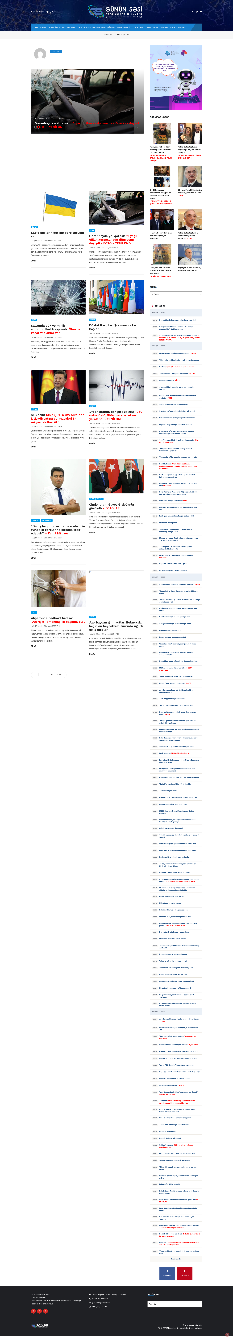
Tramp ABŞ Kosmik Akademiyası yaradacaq (177, 1065)
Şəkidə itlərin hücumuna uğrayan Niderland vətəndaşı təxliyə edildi (176, 530)
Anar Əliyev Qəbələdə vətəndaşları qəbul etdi (178, 1201)
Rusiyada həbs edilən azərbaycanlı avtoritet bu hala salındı (161, 154)
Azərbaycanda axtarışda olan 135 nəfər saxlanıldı (179, 777)
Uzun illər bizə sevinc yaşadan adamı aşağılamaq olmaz (179, 880)
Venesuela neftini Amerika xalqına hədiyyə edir (178, 457)
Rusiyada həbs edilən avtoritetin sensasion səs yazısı (160, 271)
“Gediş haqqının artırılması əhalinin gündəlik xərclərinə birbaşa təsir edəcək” (58, 529)
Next (59, 674)
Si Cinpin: (57, 418)
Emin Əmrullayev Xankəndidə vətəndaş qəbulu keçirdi (178, 1209)
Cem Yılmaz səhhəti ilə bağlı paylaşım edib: (178, 441)
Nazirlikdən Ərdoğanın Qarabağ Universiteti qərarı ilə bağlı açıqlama (177, 1110)
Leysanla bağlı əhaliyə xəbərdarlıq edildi (175, 425)
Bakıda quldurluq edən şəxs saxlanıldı (174, 910)
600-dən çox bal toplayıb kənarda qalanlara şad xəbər (178, 1177)
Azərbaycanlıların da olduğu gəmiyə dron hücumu (179, 1020)
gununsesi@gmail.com (101, 1303)
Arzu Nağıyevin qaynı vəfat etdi (172, 699)
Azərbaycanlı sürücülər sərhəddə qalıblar (179, 584)
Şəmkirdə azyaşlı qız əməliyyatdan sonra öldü (177, 843)
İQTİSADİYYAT (60, 27)
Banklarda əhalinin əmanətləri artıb (173, 804)
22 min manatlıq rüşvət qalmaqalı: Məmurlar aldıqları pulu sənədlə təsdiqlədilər (177, 889)
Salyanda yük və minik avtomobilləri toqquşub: (55, 329)
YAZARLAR (139, 27)
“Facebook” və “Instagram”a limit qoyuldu (176, 968)
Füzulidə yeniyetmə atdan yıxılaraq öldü (175, 917)
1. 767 (50, 674)
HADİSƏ (155, 27)
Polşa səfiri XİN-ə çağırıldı (169, 1184)
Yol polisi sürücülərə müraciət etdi (173, 961)
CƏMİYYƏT (71, 27)
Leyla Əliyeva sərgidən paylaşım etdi (177, 353)
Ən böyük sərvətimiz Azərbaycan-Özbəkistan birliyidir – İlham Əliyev (177, 865)
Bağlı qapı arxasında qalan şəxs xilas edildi (176, 516)
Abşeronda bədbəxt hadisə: (58, 619)
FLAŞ (92, 499)
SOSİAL (119, 27)
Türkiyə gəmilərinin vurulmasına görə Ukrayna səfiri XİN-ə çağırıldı (177, 722)
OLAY (92, 230)
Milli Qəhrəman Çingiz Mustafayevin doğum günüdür (176, 812)
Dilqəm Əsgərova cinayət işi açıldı (173, 954)
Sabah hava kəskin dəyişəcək (171, 828)
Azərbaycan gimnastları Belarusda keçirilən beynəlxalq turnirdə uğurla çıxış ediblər (116, 626)
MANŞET (35, 27)
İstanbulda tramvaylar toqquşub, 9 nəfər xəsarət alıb (178, 1029)
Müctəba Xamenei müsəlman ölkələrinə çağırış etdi (178, 508)
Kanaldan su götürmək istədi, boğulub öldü (176, 981)
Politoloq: (179, 1244)
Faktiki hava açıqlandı (168, 523)
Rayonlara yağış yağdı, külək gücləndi (174, 872)
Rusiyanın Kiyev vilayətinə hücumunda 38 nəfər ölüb (178, 484)
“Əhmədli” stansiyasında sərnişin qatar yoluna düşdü (177, 1168)
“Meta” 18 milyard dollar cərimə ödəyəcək (176, 676)
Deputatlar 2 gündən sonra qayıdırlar (174, 932)
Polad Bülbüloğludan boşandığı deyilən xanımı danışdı (189, 152)
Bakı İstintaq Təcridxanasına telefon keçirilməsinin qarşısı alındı (179, 1192)
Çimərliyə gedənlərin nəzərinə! (171, 896)
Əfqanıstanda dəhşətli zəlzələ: (115, 415)
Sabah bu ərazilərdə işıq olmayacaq (173, 404)
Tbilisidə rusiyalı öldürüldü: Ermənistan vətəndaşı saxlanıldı (179, 947)
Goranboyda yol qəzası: (113, 239)
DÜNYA (79, 27)
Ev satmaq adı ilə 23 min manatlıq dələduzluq (177, 1153)
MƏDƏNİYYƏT (128, 27)
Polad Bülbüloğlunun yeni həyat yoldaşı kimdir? (188, 236)
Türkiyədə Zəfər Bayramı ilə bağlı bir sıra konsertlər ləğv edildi (175, 450)
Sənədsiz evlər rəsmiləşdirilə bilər (178, 1045)
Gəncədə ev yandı (169, 380)
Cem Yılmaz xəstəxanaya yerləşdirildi (174, 617)
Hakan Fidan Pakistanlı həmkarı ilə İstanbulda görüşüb (177, 397)
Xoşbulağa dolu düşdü (171, 1085)
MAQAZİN (173, 27)
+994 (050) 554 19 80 (100, 1299)
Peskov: (176, 367)
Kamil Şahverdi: (178, 466)
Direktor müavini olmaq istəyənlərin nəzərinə (177, 418)
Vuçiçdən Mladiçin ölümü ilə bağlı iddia (175, 624)
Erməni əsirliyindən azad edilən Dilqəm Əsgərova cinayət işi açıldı (179, 761)
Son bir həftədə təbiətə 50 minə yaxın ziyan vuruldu (176, 1218)
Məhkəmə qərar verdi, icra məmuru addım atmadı (179, 1226)
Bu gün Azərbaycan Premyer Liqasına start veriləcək (176, 996)
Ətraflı (33, 261)
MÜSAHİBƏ (111, 27)
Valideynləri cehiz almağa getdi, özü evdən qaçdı (179, 360)
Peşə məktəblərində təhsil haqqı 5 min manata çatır (177, 713)
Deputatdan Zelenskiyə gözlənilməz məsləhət (177, 320)
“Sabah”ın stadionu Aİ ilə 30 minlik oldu (175, 784)
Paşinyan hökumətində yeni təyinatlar (174, 857)
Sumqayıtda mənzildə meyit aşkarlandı (174, 1160)
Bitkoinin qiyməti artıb (168, 1131)
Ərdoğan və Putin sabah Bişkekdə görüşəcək (177, 411)
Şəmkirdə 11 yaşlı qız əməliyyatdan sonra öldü (177, 1058)
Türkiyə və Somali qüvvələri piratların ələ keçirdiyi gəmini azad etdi (179, 601)
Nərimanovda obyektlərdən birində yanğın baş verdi (178, 609)
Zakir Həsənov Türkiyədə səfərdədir (177, 374)
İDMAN (92, 617)
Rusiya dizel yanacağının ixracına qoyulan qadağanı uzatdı (176, 654)
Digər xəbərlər (176, 1259)
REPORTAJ (87, 27)
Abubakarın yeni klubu (168, 791)
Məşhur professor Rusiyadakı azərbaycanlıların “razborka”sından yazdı (178, 539)
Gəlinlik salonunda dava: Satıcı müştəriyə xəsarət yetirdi (179, 836)
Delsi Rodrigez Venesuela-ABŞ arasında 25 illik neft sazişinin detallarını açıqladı (178, 493)
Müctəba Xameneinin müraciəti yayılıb (174, 1078)
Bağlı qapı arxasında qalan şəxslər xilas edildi (177, 850)
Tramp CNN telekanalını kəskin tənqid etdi (176, 705)
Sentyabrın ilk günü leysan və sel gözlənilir (176, 746)
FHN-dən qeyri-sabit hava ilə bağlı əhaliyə (176, 556)
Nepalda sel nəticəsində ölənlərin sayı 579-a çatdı (179, 1072)
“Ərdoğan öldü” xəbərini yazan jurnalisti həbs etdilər (177, 645)
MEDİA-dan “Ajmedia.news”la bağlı (175, 669)
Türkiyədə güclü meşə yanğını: (177, 1037)
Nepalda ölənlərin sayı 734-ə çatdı (173, 564)
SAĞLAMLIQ (164, 27)
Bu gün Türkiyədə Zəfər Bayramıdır (173, 570)
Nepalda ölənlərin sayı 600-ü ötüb (173, 974)
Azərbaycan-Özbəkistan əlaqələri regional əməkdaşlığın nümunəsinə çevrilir (176, 432)
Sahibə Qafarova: (176, 1146)
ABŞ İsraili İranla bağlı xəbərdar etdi (174, 1125)
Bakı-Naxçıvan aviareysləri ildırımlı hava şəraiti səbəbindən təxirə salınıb (178, 739)
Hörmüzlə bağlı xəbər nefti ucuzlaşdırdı (175, 988)
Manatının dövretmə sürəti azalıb (172, 939)
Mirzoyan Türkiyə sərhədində (174, 500)
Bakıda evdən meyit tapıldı (170, 630)
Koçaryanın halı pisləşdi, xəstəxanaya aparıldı (189, 269)
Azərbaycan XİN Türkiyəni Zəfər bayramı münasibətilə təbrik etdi (175, 548)
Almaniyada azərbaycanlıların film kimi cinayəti (179, 337)
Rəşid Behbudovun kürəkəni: (179, 1235)
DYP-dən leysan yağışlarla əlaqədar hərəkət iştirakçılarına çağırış (177, 476)
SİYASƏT (51, 27)
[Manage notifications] (227, 1335)
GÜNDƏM (42, 27)
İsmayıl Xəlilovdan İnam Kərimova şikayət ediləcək (161, 236)
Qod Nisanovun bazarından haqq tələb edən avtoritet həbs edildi (161, 197)
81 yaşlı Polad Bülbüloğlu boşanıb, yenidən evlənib (190, 193)
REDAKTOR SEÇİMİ (99, 27)
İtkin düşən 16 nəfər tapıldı (170, 903)
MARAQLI (181, 27)
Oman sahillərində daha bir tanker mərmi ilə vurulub (176, 388)
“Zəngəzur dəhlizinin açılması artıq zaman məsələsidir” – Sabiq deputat (176, 328)
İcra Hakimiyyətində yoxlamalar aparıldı (175, 1118)
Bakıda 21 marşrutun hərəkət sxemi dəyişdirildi (178, 797)
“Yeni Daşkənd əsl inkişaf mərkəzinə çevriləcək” (178, 1093)
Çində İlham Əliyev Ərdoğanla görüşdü (111, 506)
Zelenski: (177, 1102)
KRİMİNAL (147, 27)
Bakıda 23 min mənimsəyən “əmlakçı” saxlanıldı (178, 1051)
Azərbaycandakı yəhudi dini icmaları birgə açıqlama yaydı (176, 691)
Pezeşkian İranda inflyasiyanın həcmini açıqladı (178, 661)
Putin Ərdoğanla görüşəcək (170, 1138)
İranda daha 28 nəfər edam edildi (172, 637)
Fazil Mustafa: (174, 753)
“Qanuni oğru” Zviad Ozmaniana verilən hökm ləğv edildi (179, 592)
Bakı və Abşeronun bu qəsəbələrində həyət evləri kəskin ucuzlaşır (179, 730)
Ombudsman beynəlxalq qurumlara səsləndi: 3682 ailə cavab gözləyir (177, 821)
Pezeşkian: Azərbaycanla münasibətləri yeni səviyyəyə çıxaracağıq (177, 770)
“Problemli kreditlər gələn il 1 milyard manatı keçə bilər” (179, 1252)
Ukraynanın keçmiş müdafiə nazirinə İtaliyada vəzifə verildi (177, 1004)
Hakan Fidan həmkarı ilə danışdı (175, 683)
